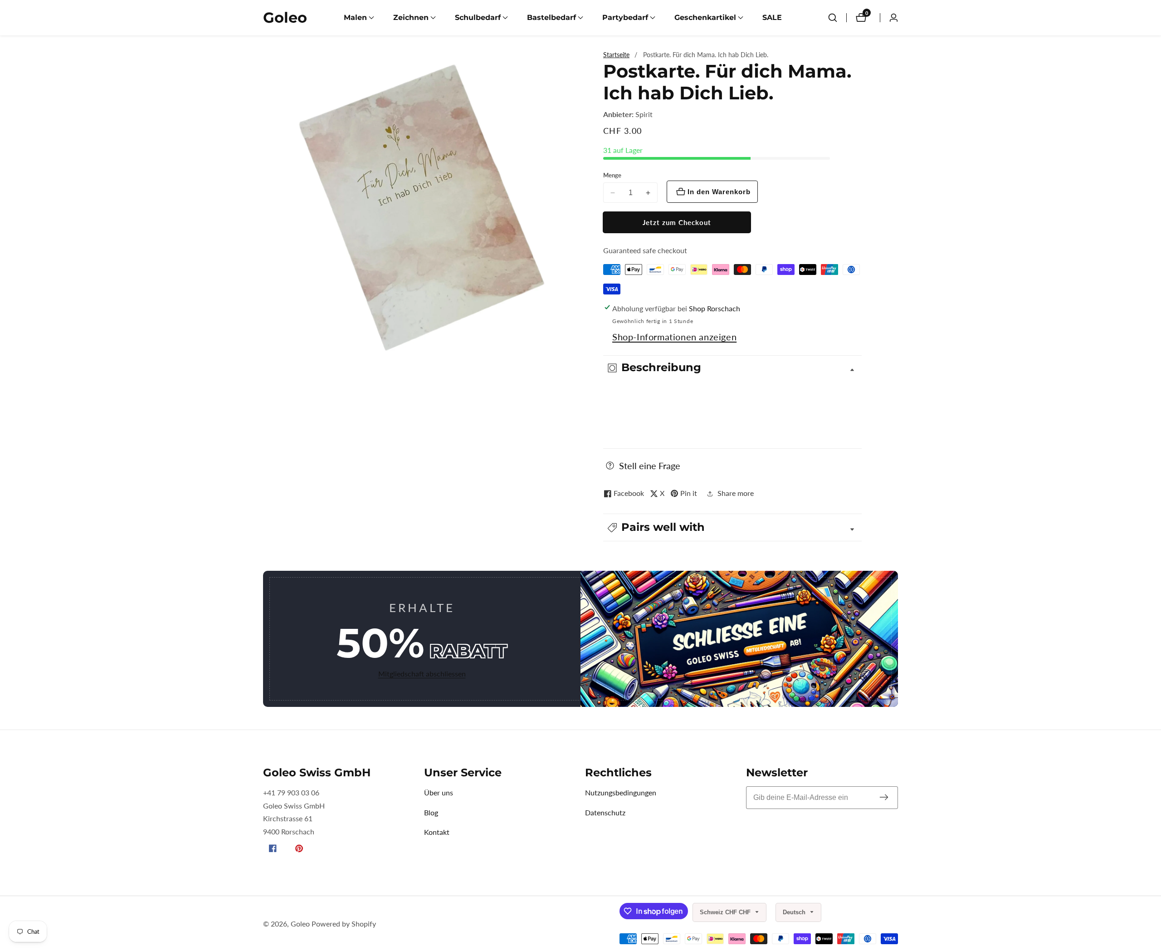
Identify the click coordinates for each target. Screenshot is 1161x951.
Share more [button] (735, 493)
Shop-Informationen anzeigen (674, 336)
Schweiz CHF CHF (726, 912)
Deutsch (795, 912)
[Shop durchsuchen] (832, 17)
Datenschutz (605, 812)
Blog (431, 812)
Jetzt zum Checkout (677, 222)
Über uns (438, 792)
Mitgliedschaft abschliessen (422, 673)
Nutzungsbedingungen (620, 792)
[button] (355, 17)
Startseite (616, 55)
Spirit (644, 114)
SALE (772, 17)
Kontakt (436, 832)
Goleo (300, 923)
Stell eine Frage (649, 465)
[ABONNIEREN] (884, 797)
